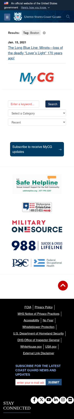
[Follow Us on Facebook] (34, 400)
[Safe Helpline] (37, 184)
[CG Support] (37, 226)
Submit (53, 382)
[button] (36, 7)
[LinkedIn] (55, 400)
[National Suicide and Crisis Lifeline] (37, 245)
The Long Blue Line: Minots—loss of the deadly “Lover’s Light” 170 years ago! (35, 52)
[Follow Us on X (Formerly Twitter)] (41, 400)
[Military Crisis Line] (37, 207)
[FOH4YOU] (37, 262)
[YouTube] (48, 400)
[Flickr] (70, 400)
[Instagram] (63, 400)
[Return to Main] (63, 288)
